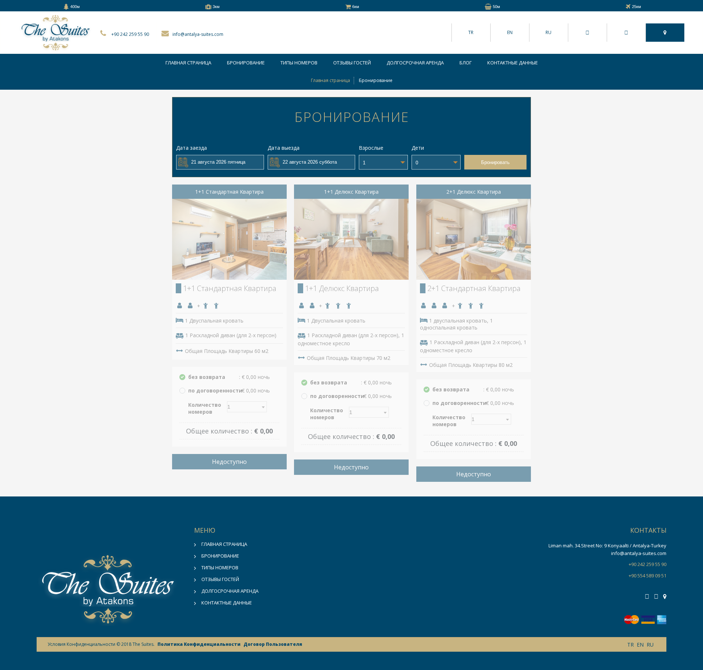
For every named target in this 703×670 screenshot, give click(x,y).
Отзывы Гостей (352, 62)
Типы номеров (298, 62)
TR (470, 32)
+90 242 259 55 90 (130, 34)
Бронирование (246, 62)
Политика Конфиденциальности (199, 644)
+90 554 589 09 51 (647, 575)
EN (510, 32)
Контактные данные (512, 62)
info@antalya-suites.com (197, 34)
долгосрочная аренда (415, 62)
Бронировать (495, 162)
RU (548, 32)
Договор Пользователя (272, 644)
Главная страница (188, 62)
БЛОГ (466, 62)
